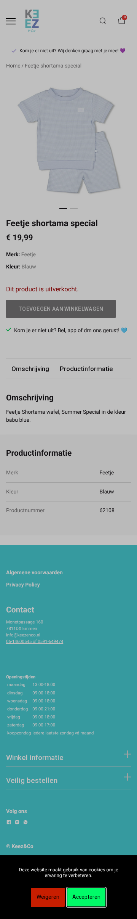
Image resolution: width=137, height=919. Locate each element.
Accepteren (86, 897)
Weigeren (48, 897)
